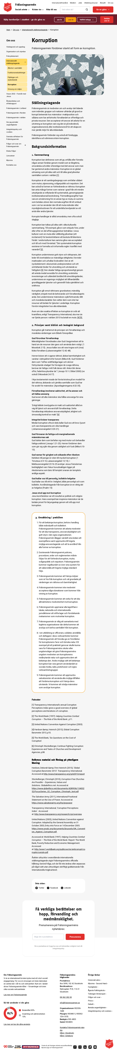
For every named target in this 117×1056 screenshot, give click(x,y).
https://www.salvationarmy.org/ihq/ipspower (52, 803)
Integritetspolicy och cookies (14, 130)
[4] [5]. (79, 317)
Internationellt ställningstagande (35, 30)
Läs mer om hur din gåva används (17, 1024)
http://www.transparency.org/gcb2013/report (64, 774)
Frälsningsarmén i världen (15, 118)
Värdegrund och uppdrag (15, 47)
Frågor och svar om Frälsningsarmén (13, 145)
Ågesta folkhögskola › (97, 990)
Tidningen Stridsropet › (97, 994)
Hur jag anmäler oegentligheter (12, 123)
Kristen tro (36, 9)
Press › (91, 1001)
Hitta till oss (51, 9)
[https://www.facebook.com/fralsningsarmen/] (75, 1047)
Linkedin (67, 888)
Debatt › (91, 1004)
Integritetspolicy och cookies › (100, 1011)
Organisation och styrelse (16, 52)
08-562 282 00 (66, 997)
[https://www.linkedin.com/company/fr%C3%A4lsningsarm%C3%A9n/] (85, 1047)
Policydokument (12, 56)
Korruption (12, 85)
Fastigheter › (93, 987)
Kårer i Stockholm (67, 1033)
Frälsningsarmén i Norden (16, 113)
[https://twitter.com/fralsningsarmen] (90, 1047)
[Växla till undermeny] (25, 62)
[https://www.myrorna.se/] (31, 1047)
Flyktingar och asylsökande (13, 78)
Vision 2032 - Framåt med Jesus (16, 95)
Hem (8, 30)
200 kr (70, 20)
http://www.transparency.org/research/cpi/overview (58, 814)
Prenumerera (75, 937)
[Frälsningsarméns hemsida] (8, 7)
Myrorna (9, 160)
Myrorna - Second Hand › (98, 983)
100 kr (59, 20)
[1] (57, 175)
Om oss (16, 30)
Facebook (54, 888)
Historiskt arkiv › (94, 980)
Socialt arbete (21, 9)
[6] (58, 414)
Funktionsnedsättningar (16, 73)
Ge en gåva (101, 9)
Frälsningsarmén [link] (25, 4)
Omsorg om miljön (15, 89)
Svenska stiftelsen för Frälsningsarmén (14, 138)
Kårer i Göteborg (66, 1036)
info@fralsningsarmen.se (70, 1003)
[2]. (42, 249)
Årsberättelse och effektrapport (13, 102)
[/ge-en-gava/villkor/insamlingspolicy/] (9, 1047)
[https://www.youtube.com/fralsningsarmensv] (95, 1047)
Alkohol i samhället (15, 68)
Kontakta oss (11, 165)
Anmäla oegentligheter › (97, 1008)
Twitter (41, 888)
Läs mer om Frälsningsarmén (15, 995)
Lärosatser (10, 156)
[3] (42, 270)
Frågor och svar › (94, 997)
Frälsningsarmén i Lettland (16, 108)
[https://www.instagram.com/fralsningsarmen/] (80, 1047)
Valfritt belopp (85, 20)
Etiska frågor (11, 151)
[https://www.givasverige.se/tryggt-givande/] (18, 1047)
